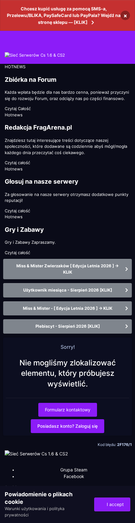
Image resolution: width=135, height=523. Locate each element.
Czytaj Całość (18, 108)
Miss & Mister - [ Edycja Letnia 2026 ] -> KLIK (67, 308)
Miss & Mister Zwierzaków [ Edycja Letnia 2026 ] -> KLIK (67, 269)
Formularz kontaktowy (67, 409)
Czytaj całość (17, 162)
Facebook (74, 476)
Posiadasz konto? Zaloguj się (67, 426)
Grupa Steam (73, 469)
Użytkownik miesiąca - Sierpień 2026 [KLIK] (67, 289)
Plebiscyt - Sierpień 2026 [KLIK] (67, 326)
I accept (114, 504)
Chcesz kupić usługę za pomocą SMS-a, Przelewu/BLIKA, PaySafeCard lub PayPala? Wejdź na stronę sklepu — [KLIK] (64, 15)
